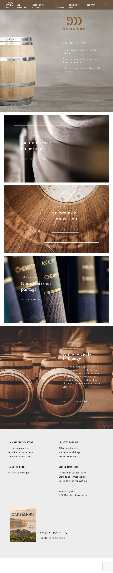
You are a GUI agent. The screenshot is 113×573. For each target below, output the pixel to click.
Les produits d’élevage (38, 6)
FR (105, 5)
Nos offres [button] (76, 401)
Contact (91, 5)
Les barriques (22, 6)
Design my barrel (74, 6)
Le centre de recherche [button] (65, 229)
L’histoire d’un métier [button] (34, 159)
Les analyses (59, 6)
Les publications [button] (30, 299)
